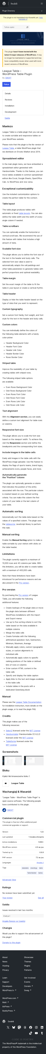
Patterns (28, 970)
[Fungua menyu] (42, 3)
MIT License (34, 730)
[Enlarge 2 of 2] (40, 759)
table (41, 868)
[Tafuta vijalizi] (27, 27)
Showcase (28, 957)
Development (10, 112)
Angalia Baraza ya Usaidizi (13, 921)
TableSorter (11, 741)
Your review (7, 898)
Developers (7, 986)
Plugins (27, 966)
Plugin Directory (8, 11)
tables (40, 873)
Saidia (7, 118)
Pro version (24, 583)
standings (33, 868)
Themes (27, 961)
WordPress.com (10, 998)
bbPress (7, 1006)
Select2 (9, 730)
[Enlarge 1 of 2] (19, 759)
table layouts (24, 213)
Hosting (5, 966)
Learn (4, 978)
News (4, 961)
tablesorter (10, 524)
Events (27, 982)
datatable (25, 868)
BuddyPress (8, 1011)
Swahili (11, 1021)
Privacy (5, 970)
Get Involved (30, 978)
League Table (8, 148)
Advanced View (9, 880)
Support (5, 982)
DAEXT (8, 78)
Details (8, 93)
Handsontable (12, 734)
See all (41, 898)
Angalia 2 (40, 863)
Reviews (8, 99)
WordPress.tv (9, 990)
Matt (5, 1002)
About (5, 957)
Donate (28, 986)
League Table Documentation (28, 702)
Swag (27, 990)
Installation (9, 106)
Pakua (6, 84)
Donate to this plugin (11, 942)
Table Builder (31, 873)
